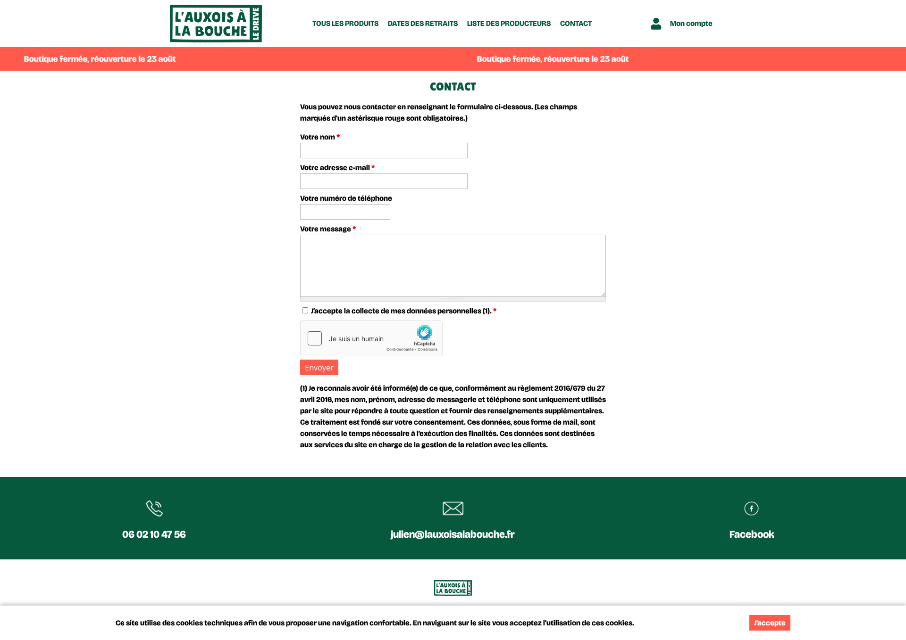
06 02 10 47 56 (154, 534)
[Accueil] (216, 23)
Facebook (752, 534)
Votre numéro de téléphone (346, 198)
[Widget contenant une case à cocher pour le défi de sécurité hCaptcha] (371, 338)
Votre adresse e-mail (337, 167)
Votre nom (320, 136)
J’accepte (770, 622)
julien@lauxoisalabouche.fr (453, 534)
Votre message (328, 228)
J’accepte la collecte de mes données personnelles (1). (403, 310)
